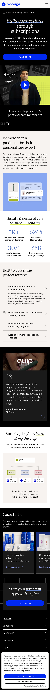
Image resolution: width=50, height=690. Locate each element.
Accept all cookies (25, 676)
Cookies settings (25, 681)
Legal (5, 647)
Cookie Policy (38, 663)
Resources (8, 633)
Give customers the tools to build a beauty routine (25, 314)
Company (8, 640)
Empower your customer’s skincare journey (21, 288)
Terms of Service (20, 663)
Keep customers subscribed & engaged (23, 336)
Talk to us (25, 57)
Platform (7, 619)
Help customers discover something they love (20, 325)
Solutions (8, 626)
